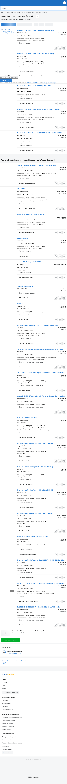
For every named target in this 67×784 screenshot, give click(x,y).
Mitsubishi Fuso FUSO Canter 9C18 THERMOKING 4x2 (39, 133)
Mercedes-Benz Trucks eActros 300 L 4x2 (35, 443)
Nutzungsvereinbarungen (49, 82)
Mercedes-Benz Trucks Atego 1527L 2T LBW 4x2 (37, 325)
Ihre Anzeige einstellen (10, 640)
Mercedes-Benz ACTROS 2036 (27, 418)
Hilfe (3, 685)
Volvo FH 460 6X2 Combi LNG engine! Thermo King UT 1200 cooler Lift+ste (41, 372)
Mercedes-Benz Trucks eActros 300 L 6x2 (35, 490)
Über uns (4, 682)
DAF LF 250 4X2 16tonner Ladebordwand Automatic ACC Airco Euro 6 (40, 349)
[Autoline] (2, 12)
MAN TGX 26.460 (22, 238)
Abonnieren (5, 80)
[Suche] (64, 8)
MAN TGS (20, 303)
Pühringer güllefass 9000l (25, 286)
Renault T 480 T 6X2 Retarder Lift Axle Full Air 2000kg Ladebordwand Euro (41, 396)
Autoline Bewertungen (8, 726)
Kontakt (4, 688)
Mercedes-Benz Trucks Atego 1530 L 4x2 (35, 467)
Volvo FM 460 (21, 189)
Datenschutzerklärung (8, 720)
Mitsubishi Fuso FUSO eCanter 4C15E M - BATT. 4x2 (38, 109)
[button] (64, 3)
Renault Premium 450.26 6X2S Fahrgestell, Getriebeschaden (36, 165)
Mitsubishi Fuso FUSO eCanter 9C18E (34, 86)
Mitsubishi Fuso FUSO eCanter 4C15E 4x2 (35, 30)
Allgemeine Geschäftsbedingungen (12, 717)
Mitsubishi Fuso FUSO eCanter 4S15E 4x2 (35, 53)
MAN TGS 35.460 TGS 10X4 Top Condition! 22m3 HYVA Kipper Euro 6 (39, 607)
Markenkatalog (6, 729)
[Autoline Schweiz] (11, 3)
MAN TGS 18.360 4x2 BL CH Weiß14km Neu (31, 214)
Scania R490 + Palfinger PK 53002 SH (29, 262)
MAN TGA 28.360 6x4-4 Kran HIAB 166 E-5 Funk (32, 536)
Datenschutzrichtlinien (33, 82)
